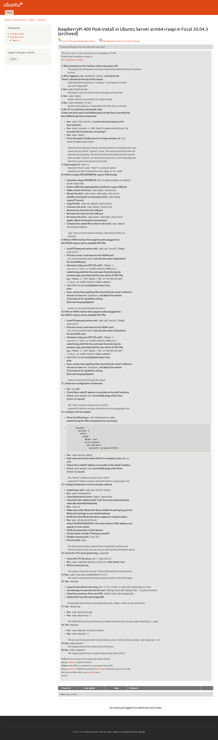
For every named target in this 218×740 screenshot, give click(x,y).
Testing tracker (19, 20)
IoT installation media (72, 60)
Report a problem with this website (129, 732)
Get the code (105, 732)
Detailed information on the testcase (121, 41)
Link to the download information (78, 41)
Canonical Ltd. (91, 732)
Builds (32, 20)
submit (71, 662)
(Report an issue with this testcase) (87, 47)
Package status (17, 34)
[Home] (13, 5)
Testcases (41, 20)
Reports (15, 40)
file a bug (99, 669)
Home (9, 12)
